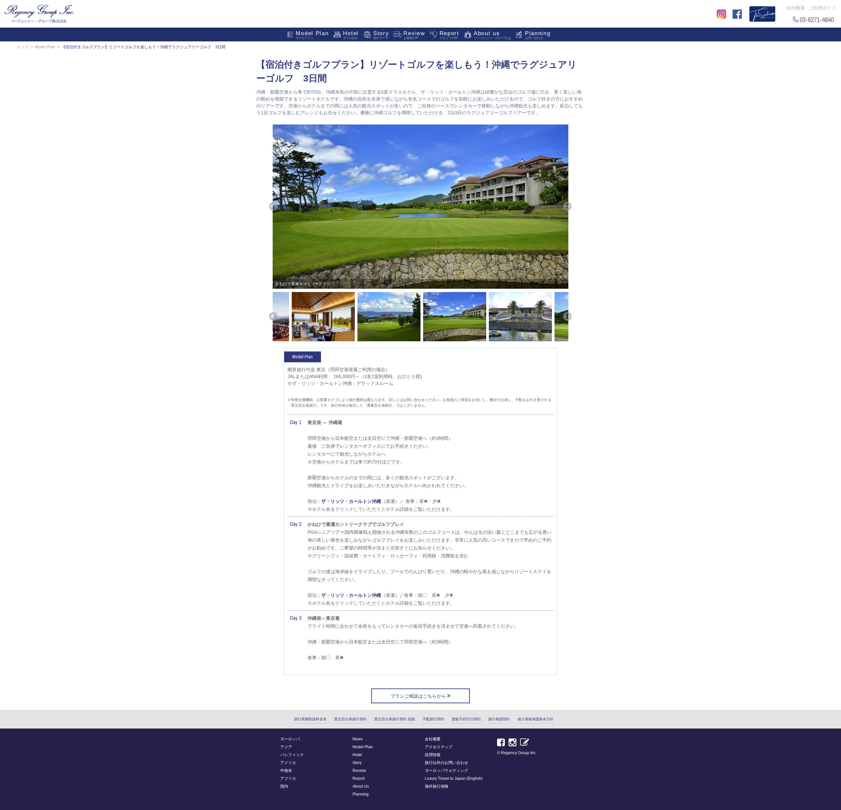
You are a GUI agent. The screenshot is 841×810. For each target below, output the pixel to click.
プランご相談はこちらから (419, 696)
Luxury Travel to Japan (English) (454, 778)
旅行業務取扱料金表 (310, 719)
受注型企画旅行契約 (350, 719)
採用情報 (433, 755)
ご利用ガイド (822, 8)
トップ (23, 47)
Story (381, 35)
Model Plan (312, 35)
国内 (284, 786)
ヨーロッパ (290, 739)
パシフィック (292, 755)
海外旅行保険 (436, 786)
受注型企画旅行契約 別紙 (394, 719)
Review (414, 35)
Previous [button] (273, 207)
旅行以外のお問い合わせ (446, 762)
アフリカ (288, 778)
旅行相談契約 (499, 719)
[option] (420, 206)
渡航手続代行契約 (466, 719)
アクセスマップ (438, 747)
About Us (360, 786)
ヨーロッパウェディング (446, 770)
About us (492, 35)
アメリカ (288, 762)
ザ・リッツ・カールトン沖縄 (351, 501)
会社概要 (795, 8)
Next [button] (567, 207)
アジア (286, 747)
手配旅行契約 (433, 719)
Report (449, 35)
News (357, 739)
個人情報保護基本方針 (535, 719)
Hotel (351, 35)
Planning (538, 35)
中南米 (286, 770)
